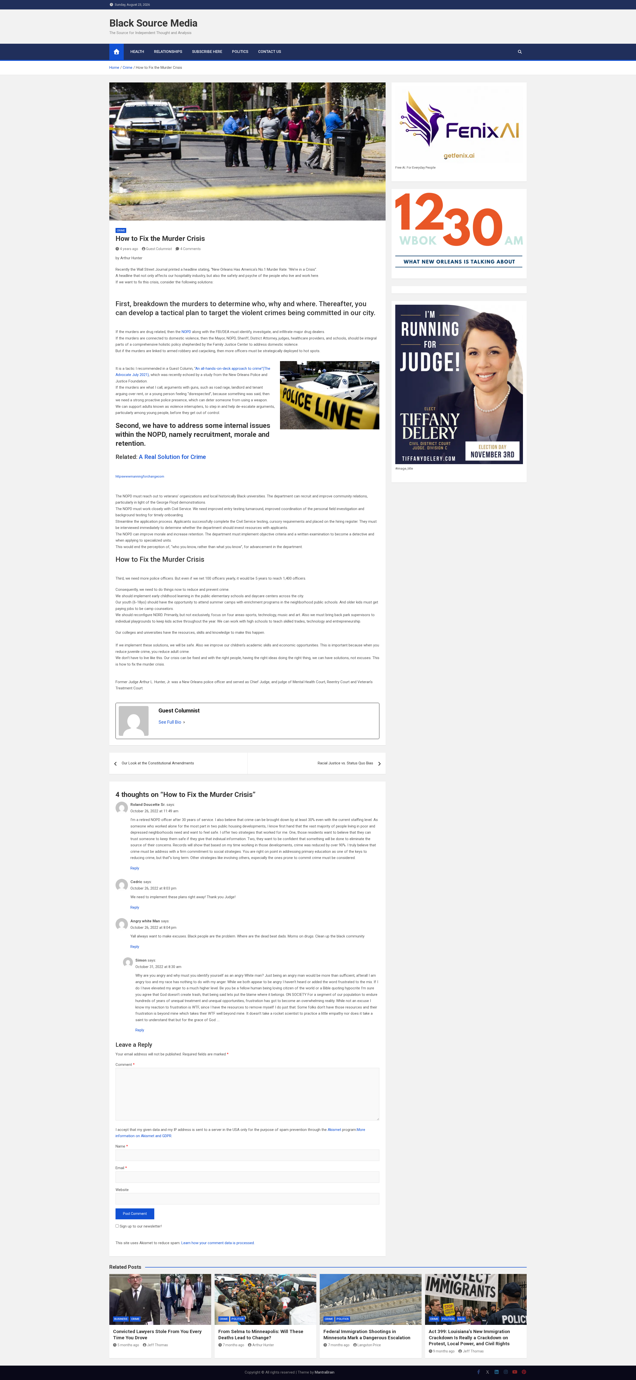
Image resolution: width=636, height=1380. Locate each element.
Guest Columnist (159, 249)
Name (122, 1146)
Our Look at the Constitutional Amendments (158, 763)
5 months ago (128, 1345)
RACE (461, 1319)
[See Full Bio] (184, 722)
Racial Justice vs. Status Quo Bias (345, 763)
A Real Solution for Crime (172, 456)
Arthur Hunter (263, 1345)
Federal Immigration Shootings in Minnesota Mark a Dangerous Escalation (366, 1335)
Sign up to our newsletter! (141, 1226)
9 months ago (444, 1351)
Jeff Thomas (157, 1345)
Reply (134, 868)
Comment (125, 1064)
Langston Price (369, 1345)
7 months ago (233, 1345)
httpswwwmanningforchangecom (140, 476)
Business (120, 1319)
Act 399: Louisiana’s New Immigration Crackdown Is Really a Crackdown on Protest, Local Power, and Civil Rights (469, 1337)
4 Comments (190, 249)
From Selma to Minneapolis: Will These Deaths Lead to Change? (260, 1335)
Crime (121, 230)
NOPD (186, 332)
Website (122, 1190)
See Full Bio (170, 722)
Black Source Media (153, 23)
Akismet (334, 1129)
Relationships (168, 51)
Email (121, 1168)
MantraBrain (324, 1372)
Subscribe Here (207, 51)
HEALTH (137, 51)
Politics (240, 51)
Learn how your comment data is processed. (218, 1243)
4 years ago (129, 249)
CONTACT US (269, 51)
